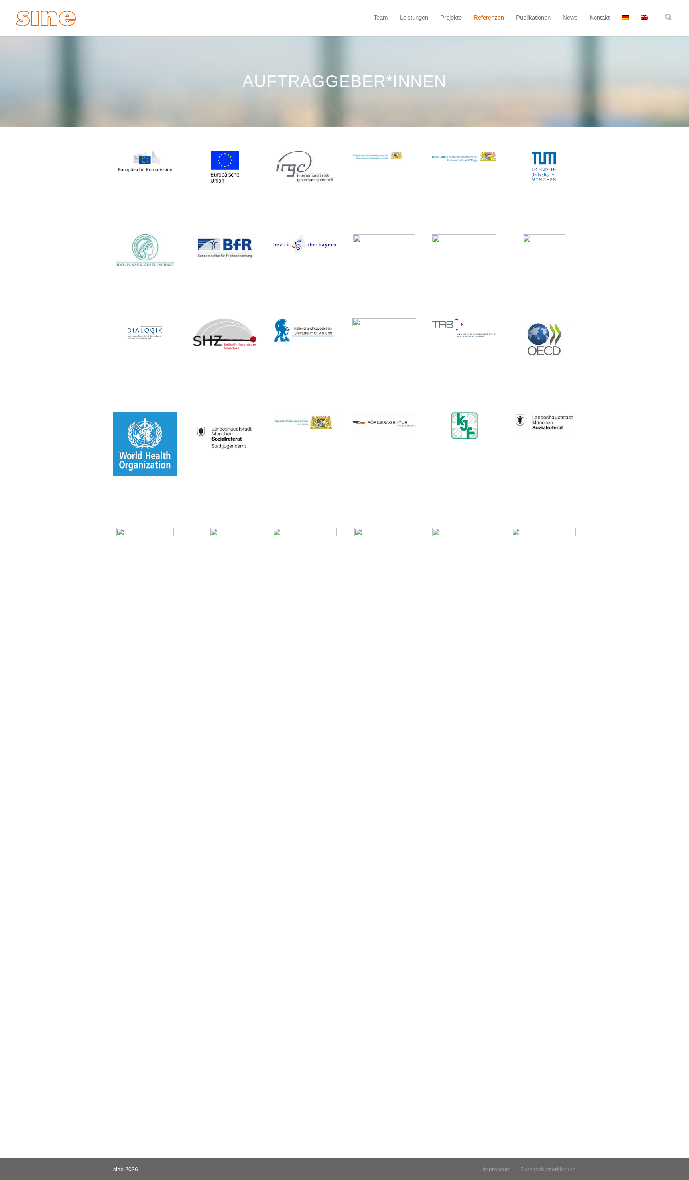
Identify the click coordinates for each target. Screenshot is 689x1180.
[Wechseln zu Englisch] (644, 17)
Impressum (496, 1169)
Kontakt (600, 17)
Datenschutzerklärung (548, 1169)
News (570, 17)
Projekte (451, 17)
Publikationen (533, 17)
